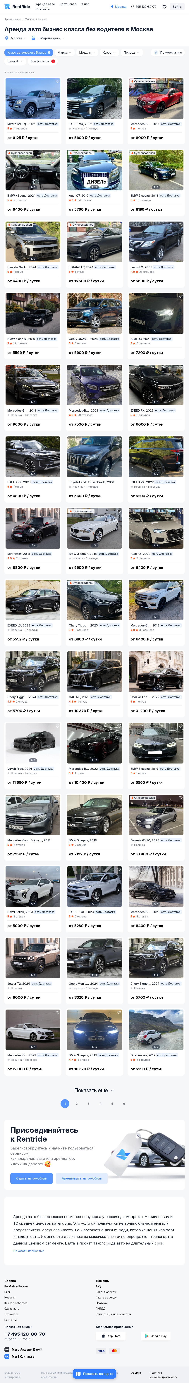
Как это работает (16, 1303)
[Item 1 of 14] (94, 958)
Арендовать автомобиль (82, 1178)
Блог (7, 1292)
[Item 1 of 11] (33, 98)
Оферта (136, 1372)
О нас (85, 4)
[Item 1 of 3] (33, 385)
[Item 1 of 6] (94, 385)
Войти (177, 6)
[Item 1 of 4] (94, 313)
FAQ (98, 1286)
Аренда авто (45, 4)
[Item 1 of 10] (33, 528)
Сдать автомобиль (31, 1178)
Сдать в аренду (106, 1297)
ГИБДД (100, 1308)
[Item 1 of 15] (94, 170)
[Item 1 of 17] (156, 98)
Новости (10, 1297)
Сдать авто (67, 4)
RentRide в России (16, 1286)
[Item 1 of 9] (156, 170)
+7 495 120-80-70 (24, 1334)
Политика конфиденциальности (163, 1375)
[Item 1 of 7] (94, 98)
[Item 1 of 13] (94, 456)
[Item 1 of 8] (156, 456)
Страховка (11, 1314)
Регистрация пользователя (113, 1314)
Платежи (101, 1303)
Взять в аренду (106, 1292)
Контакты (43, 9)
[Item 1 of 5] (94, 600)
